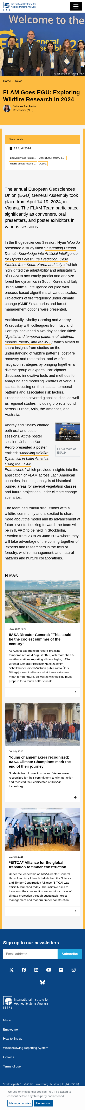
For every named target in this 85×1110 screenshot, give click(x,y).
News (18, 81)
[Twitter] (11, 970)
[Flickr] (61, 970)
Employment (11, 1029)
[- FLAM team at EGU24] (67, 431)
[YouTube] (49, 970)
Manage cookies (20, 1103)
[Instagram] (73, 970)
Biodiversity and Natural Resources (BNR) (23, 158)
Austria (42, 163)
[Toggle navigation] (76, 6)
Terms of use (12, 1066)
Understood (43, 1103)
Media (7, 1020)
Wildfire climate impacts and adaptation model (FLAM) (23, 163)
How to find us (12, 1038)
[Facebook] (24, 970)
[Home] (19, 6)
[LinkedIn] (36, 970)
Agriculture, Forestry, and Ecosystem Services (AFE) (53, 158)
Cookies (8, 1057)
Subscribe (70, 954)
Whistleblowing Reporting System (25, 1048)
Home (7, 81)
